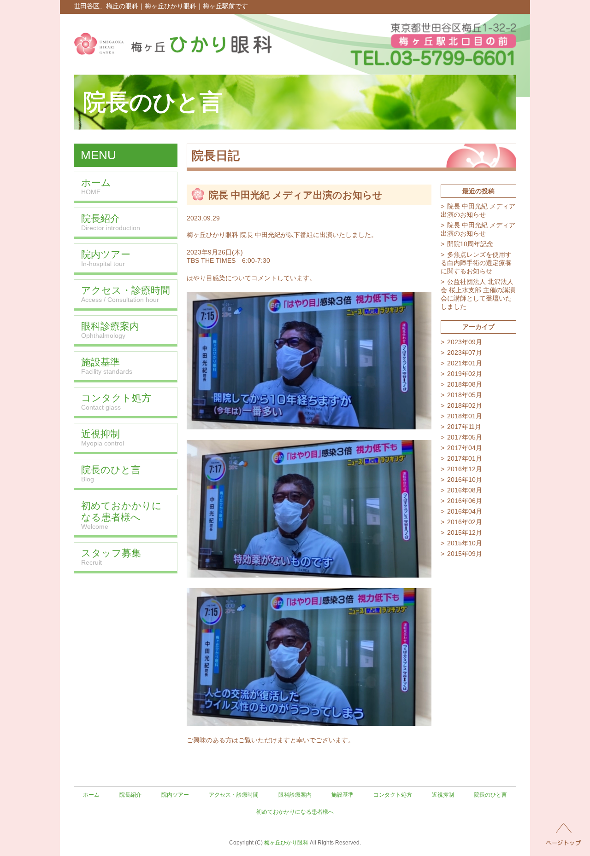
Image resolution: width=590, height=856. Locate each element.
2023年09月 (464, 342)
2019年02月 (464, 373)
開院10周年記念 (470, 244)
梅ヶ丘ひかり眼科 (286, 842)
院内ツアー (175, 795)
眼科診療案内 (295, 795)
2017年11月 (464, 426)
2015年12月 (464, 532)
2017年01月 (464, 458)
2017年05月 (464, 437)
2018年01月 (464, 416)
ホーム (91, 795)
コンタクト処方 (392, 795)
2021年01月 (464, 363)
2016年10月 (464, 479)
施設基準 (342, 795)
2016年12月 (464, 469)
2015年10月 (464, 543)
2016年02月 (464, 522)
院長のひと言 (490, 795)
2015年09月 (464, 553)
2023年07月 (464, 352)
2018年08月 (464, 384)
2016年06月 (464, 500)
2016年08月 (464, 490)
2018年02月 (464, 405)
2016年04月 (464, 511)
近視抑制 (443, 795)
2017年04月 (464, 447)
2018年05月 (464, 395)
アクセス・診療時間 (234, 795)
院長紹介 (130, 795)
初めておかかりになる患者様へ (295, 812)
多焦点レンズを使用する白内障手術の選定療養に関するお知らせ (476, 263)
